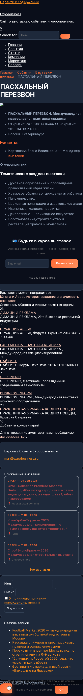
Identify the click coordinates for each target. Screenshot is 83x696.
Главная (15, 45)
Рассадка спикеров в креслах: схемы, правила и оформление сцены (43, 644)
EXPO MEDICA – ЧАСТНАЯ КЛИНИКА (30, 345)
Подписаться (64, 263)
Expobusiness (10, 14)
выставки (16, 156)
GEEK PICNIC (10, 377)
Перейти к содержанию (19, 2)
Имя (7, 584)
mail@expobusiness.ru (21, 458)
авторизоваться (13, 437)
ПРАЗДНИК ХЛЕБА (15, 329)
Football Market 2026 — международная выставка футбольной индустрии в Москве (44, 634)
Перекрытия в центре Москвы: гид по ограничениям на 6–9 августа (43, 652)
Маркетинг (17, 61)
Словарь (15, 65)
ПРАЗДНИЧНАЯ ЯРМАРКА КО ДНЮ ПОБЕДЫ (37, 409)
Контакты (8, 142)
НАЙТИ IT (8, 361)
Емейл (9, 592)
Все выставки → (41, 569)
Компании (16, 57)
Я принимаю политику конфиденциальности (25, 600)
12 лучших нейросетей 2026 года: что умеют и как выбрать (42, 660)
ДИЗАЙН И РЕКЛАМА (18, 313)
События (15, 49)
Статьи (14, 53)
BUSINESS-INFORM (16, 393)
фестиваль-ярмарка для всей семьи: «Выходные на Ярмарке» (41, 668)
